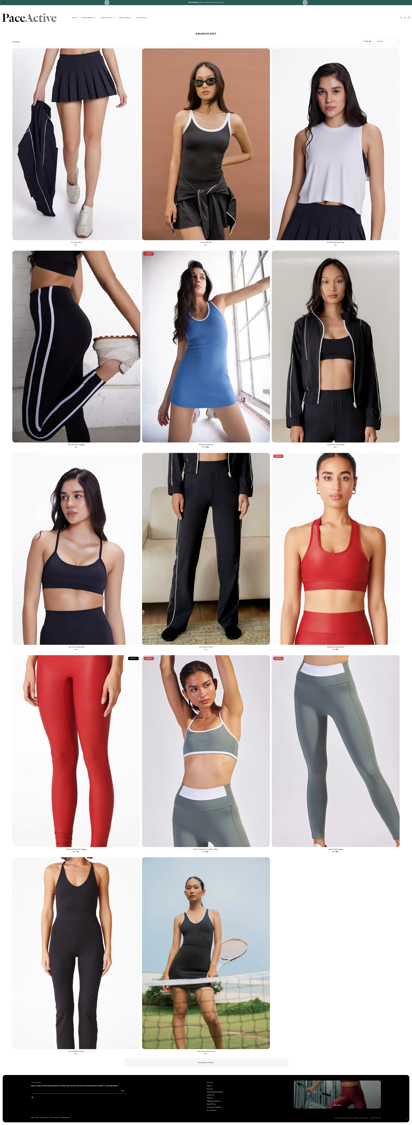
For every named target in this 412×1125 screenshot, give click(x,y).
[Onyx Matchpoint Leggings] (76, 347)
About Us (210, 1089)
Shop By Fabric (124, 17)
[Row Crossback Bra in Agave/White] (206, 751)
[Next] (305, 2)
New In (74, 17)
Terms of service (54, 1117)
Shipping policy (65, 1117)
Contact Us (210, 1095)
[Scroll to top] (408, 1119)
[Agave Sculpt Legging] (336, 751)
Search (209, 1086)
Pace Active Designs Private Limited (357, 1118)
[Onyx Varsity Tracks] (206, 549)
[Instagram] (3, 2)
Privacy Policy (211, 1110)
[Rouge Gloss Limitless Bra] (336, 549)
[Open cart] (409, 18)
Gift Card (210, 1098)
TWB (379, 1118)
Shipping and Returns (214, 1101)
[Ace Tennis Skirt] (76, 144)
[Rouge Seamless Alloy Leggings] (76, 751)
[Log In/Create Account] (405, 18)
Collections (141, 17)
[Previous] (107, 2)
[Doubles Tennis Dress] (206, 347)
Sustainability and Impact (215, 1092)
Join (122, 1091)
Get (337, 1105)
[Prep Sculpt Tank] (206, 144)
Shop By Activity (107, 17)
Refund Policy (211, 1104)
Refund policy (35, 1117)
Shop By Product (88, 17)
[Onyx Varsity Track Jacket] (336, 347)
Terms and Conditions (214, 1107)
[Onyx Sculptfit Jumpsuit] (76, 953)
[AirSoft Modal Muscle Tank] (336, 144)
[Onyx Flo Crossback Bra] (76, 549)
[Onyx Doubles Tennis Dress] (206, 953)
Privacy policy (44, 1117)
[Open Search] (401, 18)
